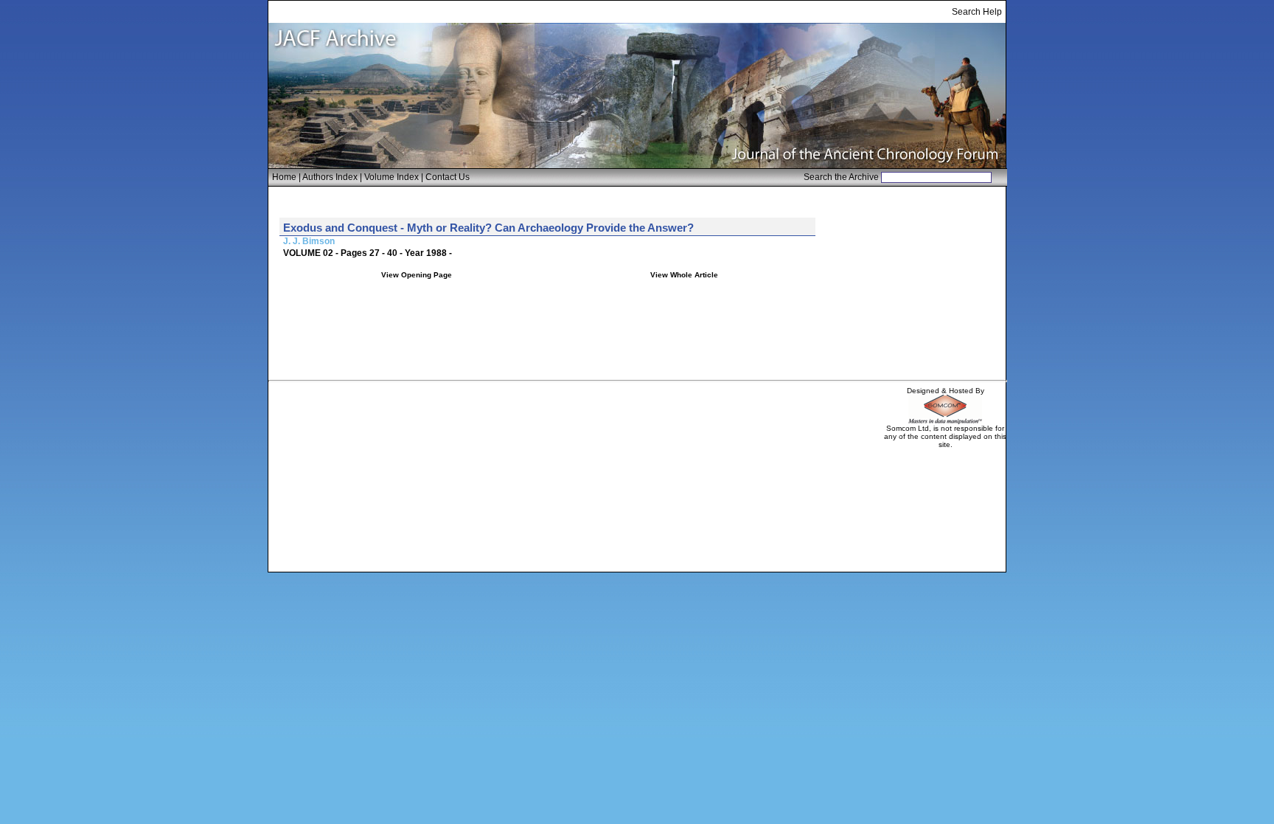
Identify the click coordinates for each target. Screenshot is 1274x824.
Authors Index (330, 177)
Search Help (977, 12)
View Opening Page (416, 275)
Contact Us (447, 177)
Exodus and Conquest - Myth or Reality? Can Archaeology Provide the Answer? (488, 227)
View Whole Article (684, 275)
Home (284, 177)
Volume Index (391, 177)
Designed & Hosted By (945, 391)
